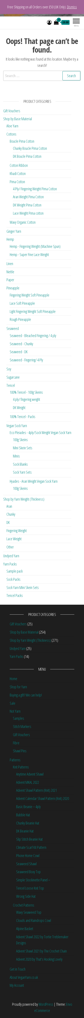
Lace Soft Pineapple (22, 303)
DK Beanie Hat (25, 831)
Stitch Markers (22, 726)
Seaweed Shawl (26, 863)
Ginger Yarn (13, 231)
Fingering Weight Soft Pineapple (29, 295)
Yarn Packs (10, 564)
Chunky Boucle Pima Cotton (30, 148)
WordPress (46, 1004)
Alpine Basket (24, 928)
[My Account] (49, 22)
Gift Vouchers (11, 110)
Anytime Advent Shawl (30, 774)
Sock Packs (13, 579)
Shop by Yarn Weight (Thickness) (23, 499)
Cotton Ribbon (19, 165)
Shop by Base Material (17, 118)
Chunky (10, 514)
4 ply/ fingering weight (26, 399)
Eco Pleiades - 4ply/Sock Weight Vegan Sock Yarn (40, 432)
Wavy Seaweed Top (28, 912)
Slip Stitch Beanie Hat (29, 839)
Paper (10, 279)
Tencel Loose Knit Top (30, 888)
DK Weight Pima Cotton (27, 205)
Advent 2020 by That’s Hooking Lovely (39, 959)
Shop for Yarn (18, 686)
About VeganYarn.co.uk (24, 977)
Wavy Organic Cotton (23, 222)
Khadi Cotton (18, 173)
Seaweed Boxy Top (28, 871)
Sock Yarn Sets (22, 472)
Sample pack (14, 571)
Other (10, 547)
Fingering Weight (16, 530)
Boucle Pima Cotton (22, 141)
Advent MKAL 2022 (27, 782)
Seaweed (12, 328)
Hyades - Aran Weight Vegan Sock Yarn (34, 481)
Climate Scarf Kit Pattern (31, 847)
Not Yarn (15, 711)
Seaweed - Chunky (21, 343)
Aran (9, 506)
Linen (9, 263)
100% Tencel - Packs (22, 416)
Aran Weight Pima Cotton (28, 196)
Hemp (10, 239)
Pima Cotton (17, 181)
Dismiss (72, 6)
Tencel (10, 385)
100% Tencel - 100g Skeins (26, 392)
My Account (17, 985)
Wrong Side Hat (26, 896)
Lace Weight (14, 538)
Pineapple (12, 287)
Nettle (10, 271)
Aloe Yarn (12, 125)
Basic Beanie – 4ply (28, 806)
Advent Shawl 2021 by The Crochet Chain (41, 951)
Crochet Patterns (23, 905)
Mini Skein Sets (22, 447)
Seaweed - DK (19, 351)
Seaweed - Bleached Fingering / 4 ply (33, 335)
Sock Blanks (20, 464)
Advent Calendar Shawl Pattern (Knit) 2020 (42, 798)
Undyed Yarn (11, 555)
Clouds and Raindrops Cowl (33, 920)
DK (8, 522)
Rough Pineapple (20, 319)
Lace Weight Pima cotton (28, 213)
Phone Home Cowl (27, 855)
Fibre (16, 742)
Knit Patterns (21, 767)
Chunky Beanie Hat (27, 823)
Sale (12, 703)
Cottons (11, 134)
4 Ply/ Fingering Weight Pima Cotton (35, 188)
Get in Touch (17, 969)
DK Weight (19, 407)
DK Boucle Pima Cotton (27, 156)
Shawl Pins (19, 750)
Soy (8, 369)
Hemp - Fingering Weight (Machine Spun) (35, 246)
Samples (18, 718)
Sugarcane (13, 377)
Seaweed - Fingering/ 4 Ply (26, 359)
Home (13, 678)
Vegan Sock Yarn (16, 425)
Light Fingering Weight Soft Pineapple (33, 311)
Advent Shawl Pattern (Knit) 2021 (36, 790)
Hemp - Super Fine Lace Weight (29, 254)
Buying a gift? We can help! (26, 695)
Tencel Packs (14, 595)
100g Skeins (20, 439)
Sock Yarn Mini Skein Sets (22, 587)
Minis (16, 456)
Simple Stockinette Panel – (33, 879)
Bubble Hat (23, 814)
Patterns (15, 759)
